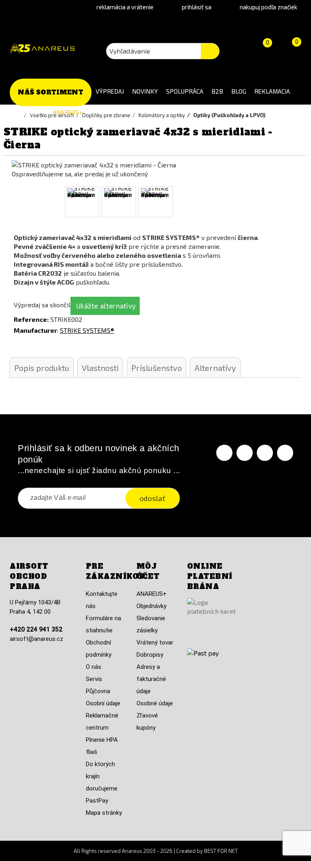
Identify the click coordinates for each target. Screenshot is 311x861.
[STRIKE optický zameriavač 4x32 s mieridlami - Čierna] (82, 202)
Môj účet (148, 571)
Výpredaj (110, 91)
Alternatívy (215, 368)
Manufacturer (35, 330)
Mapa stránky (104, 812)
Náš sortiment (50, 92)
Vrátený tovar (154, 642)
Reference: (31, 319)
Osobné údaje (154, 703)
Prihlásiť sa (196, 7)
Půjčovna (98, 691)
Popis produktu (41, 368)
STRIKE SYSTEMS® (87, 330)
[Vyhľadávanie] (210, 51)
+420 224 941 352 (36, 629)
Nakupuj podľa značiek (268, 7)
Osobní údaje (103, 703)
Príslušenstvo (156, 368)
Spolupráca (184, 91)
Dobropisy (149, 654)
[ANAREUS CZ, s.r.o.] (42, 49)
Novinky (145, 91)
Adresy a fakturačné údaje (151, 679)
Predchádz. (7, 202)
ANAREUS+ (68, 112)
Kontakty (29, 112)
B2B (217, 91)
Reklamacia (272, 91)
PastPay (97, 800)
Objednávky (151, 606)
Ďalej (304, 202)
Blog (238, 91)
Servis (94, 679)
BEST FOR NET (221, 851)
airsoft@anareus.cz (36, 639)
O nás (93, 666)
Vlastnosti (100, 368)
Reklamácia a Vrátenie (124, 7)
